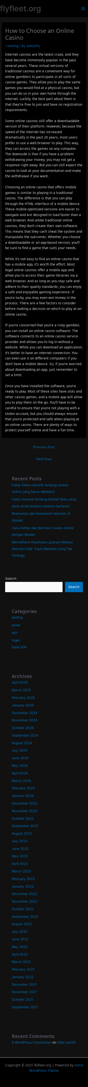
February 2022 (23, 969)
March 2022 (21, 962)
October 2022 (22, 909)
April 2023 (20, 864)
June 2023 (20, 849)
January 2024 (23, 796)
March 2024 (21, 781)
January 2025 (22, 705)
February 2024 (23, 788)
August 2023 (22, 833)
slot (14, 633)
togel (16, 640)
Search (10, 578)
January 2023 (23, 886)
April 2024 (20, 773)
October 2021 (22, 999)
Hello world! (66, 1042)
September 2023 (25, 826)
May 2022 (20, 947)
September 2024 (25, 735)
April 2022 (20, 954)
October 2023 (23, 818)
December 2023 (24, 803)
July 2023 (19, 841)
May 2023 (20, 856)
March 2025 (21, 690)
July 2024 (19, 750)
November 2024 (24, 720)
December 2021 (24, 984)
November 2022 (24, 901)
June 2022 (20, 939)
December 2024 (24, 713)
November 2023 (24, 811)
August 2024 (22, 743)
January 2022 (22, 977)
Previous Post (44, 447)
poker (16, 625)
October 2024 (23, 728)
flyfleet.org (20, 8)
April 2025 (20, 682)
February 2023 (23, 879)
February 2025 (23, 698)
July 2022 (19, 932)
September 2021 (25, 1007)
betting (12, 46)
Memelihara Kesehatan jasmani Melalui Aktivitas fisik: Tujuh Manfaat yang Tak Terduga (42, 549)
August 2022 (22, 924)
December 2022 (24, 894)
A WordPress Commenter (31, 1042)
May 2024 (20, 765)
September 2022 (25, 917)
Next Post (44, 459)
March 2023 (21, 871)
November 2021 (24, 992)
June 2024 (20, 758)
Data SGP (19, 647)
